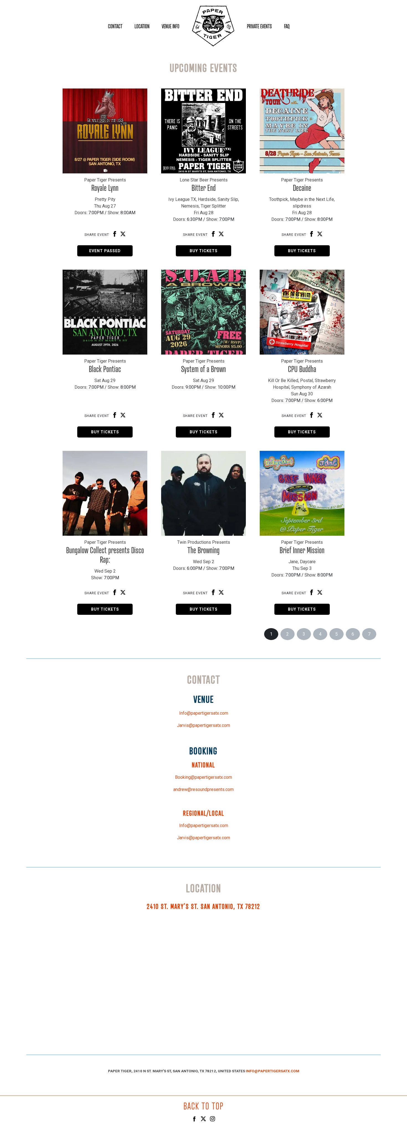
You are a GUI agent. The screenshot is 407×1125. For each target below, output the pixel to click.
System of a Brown (203, 369)
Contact (115, 26)
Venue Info (170, 26)
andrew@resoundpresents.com (203, 789)
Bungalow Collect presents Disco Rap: (105, 555)
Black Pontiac (105, 369)
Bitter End (204, 188)
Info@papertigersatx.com (203, 713)
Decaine (302, 188)
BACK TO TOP (203, 1106)
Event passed (105, 251)
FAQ (287, 26)
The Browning (203, 550)
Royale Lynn (105, 188)
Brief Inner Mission (302, 550)
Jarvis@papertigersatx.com (203, 725)
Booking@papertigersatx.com (203, 777)
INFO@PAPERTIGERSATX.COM (272, 1071)
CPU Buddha (302, 369)
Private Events (259, 26)
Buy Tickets (204, 251)
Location (142, 26)
